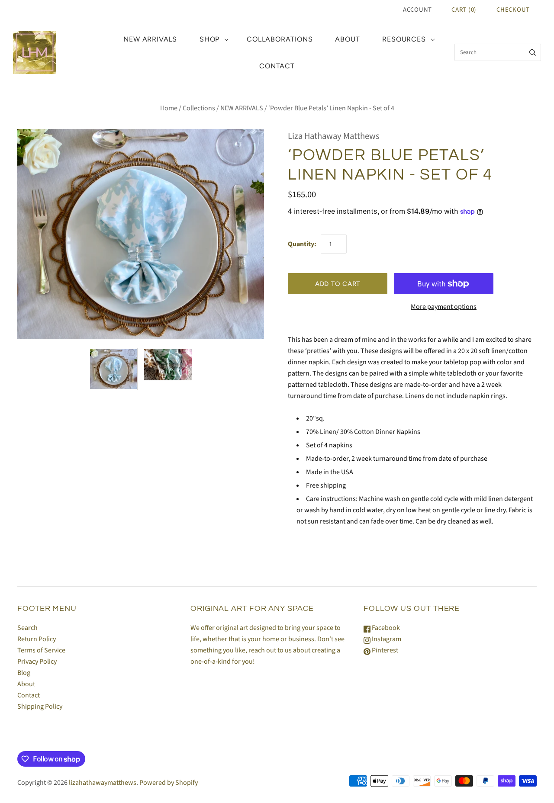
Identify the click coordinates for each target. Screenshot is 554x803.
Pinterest (384, 650)
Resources (403, 39)
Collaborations (279, 39)
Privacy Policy (37, 661)
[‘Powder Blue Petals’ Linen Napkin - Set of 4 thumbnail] (113, 369)
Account (417, 9)
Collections (199, 108)
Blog (23, 673)
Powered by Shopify (168, 782)
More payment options (444, 307)
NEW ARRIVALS (241, 108)
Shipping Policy (39, 706)
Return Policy (36, 639)
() (464, 9)
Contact (277, 66)
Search (27, 628)
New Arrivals (150, 39)
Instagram (385, 639)
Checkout (513, 9)
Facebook (385, 628)
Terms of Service (41, 650)
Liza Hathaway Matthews (334, 136)
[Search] (532, 52)
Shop (209, 39)
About (347, 39)
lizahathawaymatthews (102, 782)
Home (168, 108)
